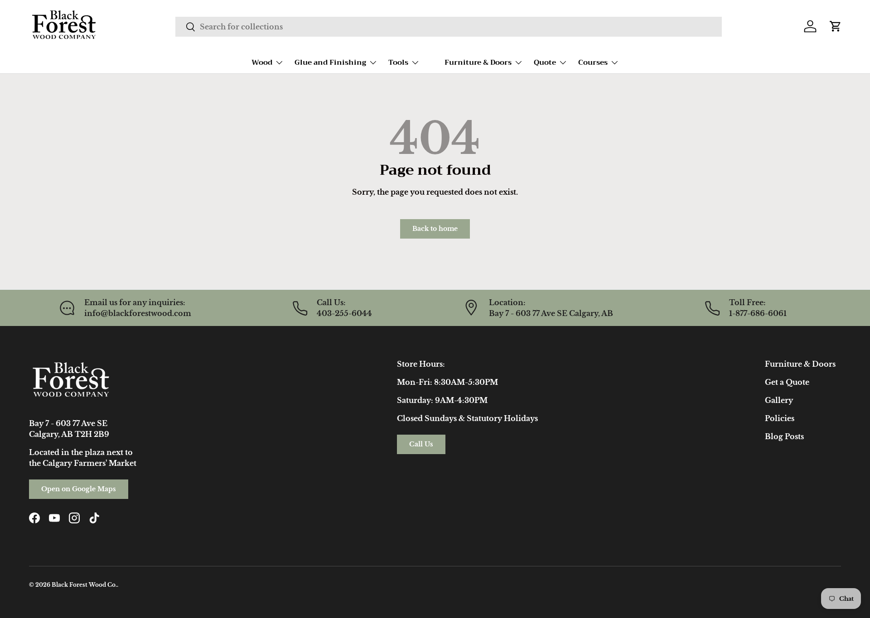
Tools (398, 62)
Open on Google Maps (78, 489)
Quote (545, 62)
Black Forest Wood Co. (84, 584)
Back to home (435, 229)
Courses (593, 62)
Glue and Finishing (330, 62)
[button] (836, 26)
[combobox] (448, 27)
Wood (261, 62)
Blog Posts (784, 436)
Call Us (421, 444)
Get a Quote (787, 382)
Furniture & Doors (478, 62)
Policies (779, 418)
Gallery (779, 400)
